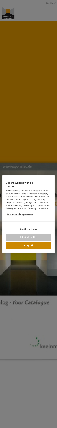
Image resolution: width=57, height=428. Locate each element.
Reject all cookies (28, 237)
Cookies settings (28, 229)
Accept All (29, 245)
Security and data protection (20, 214)
